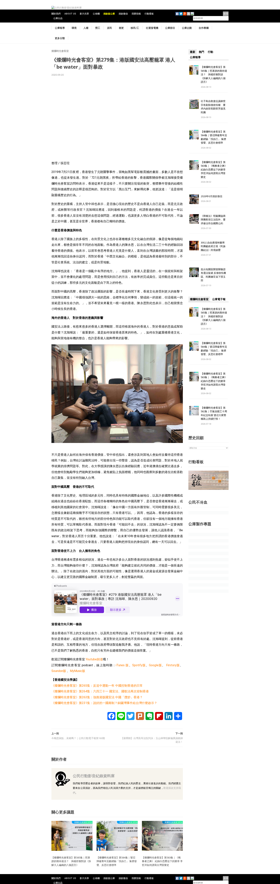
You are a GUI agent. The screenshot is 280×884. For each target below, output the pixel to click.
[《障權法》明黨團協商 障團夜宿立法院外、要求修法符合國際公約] (194, 218)
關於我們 (56, 13)
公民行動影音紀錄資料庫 (94, 775)
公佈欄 (96, 13)
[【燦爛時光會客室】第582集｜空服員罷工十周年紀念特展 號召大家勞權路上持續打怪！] (194, 410)
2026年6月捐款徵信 (211, 196)
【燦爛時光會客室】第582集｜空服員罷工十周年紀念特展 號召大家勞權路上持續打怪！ (214, 413)
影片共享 (84, 13)
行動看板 (149, 13)
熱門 (201, 51)
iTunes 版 (122, 665)
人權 (85, 28)
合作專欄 (204, 28)
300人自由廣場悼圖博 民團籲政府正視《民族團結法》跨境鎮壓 (214, 246)
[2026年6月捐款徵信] (194, 199)
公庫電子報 (219, 299)
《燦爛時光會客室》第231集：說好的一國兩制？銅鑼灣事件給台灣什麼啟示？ (104, 703)
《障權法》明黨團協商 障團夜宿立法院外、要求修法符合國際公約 (214, 219)
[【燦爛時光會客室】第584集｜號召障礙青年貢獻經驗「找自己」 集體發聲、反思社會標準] (117, 835)
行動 (210, 51)
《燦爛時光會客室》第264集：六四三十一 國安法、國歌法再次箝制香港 (100, 691)
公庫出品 (57, 18)
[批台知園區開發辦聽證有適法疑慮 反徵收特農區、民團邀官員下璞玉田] (194, 272)
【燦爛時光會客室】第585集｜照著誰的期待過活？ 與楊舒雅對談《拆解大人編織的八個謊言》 (71, 861)
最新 (192, 51)
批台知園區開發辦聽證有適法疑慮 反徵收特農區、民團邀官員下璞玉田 (213, 275)
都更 (121, 28)
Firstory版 (173, 665)
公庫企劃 (187, 28)
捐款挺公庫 (109, 13)
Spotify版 (139, 665)
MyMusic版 (77, 671)
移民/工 (135, 28)
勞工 (97, 28)
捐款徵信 (123, 13)
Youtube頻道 (94, 659)
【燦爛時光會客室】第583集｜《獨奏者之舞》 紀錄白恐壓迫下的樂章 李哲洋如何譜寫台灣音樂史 (162, 861)
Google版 (155, 665)
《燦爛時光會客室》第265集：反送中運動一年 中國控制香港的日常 (97, 685)
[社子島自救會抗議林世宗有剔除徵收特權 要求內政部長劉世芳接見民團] (194, 104)
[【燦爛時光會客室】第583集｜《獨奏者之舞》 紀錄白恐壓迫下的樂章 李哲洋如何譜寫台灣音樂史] (162, 835)
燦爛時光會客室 (60, 51)
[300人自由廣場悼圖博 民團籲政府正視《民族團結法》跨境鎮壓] (194, 245)
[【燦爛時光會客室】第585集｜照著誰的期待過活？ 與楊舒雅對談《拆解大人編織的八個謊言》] (72, 835)
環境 (74, 28)
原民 (109, 28)
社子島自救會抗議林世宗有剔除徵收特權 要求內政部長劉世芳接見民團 (213, 106)
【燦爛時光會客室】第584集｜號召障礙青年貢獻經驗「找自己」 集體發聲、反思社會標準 (117, 861)
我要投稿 (136, 13)
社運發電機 (152, 28)
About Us (70, 13)
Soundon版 (58, 671)
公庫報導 (60, 28)
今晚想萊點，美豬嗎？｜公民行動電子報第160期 (78, 738)
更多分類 (60, 38)
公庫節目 (170, 28)
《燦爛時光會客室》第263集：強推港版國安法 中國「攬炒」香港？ (97, 697)
